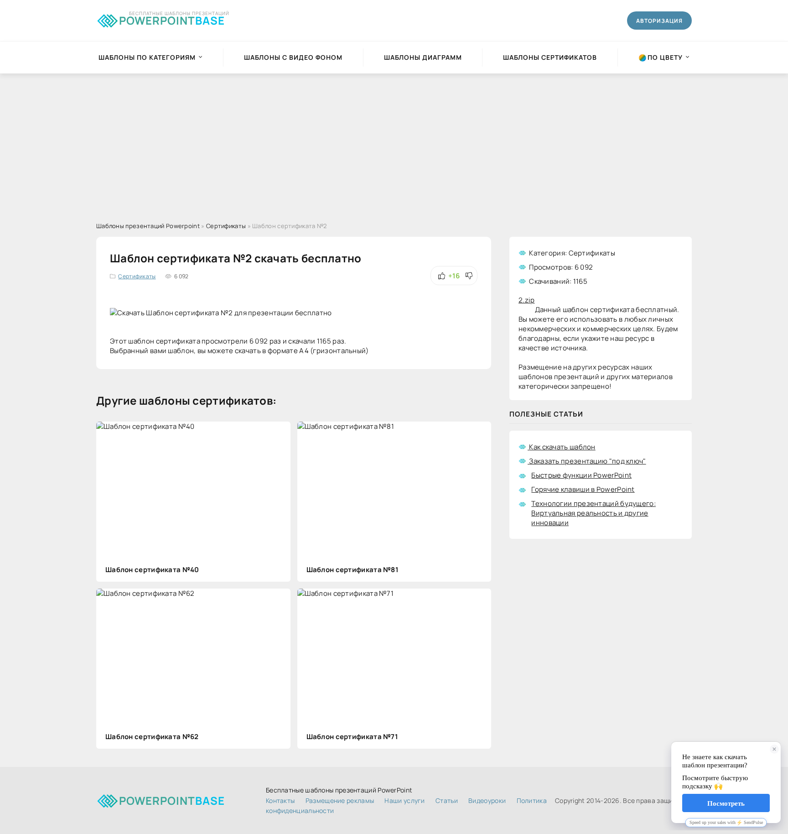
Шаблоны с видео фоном (293, 57)
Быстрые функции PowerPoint (581, 475)
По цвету (665, 57)
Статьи (446, 800)
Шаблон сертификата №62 (152, 736)
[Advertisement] (394, 142)
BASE (172, 19)
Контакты (280, 800)
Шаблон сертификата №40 (152, 569)
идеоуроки (487, 800)
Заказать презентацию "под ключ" (587, 461)
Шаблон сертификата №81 (352, 569)
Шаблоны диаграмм (423, 57)
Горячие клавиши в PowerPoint (582, 489)
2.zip (526, 300)
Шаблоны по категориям (147, 57)
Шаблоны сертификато (550, 57)
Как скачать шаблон (562, 447)
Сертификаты (137, 276)
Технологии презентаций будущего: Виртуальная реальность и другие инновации (593, 513)
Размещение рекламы (340, 800)
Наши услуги (404, 800)
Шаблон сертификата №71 (352, 736)
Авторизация (659, 21)
